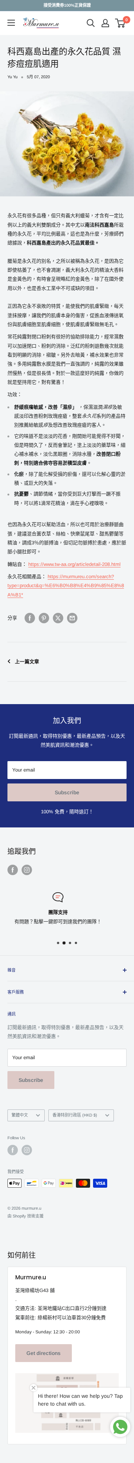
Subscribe (67, 792)
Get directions (43, 1353)
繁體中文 (20, 1115)
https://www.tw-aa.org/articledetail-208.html (74, 564)
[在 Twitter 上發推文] (58, 618)
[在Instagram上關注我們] (27, 870)
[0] (120, 23)
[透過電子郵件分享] (72, 618)
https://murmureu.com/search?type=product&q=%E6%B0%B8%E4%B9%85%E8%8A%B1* (65, 586)
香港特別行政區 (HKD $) (74, 1115)
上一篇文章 (27, 661)
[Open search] (91, 23)
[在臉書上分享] (30, 618)
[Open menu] (11, 23)
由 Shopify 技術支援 (25, 1216)
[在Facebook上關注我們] (12, 870)
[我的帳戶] (105, 23)
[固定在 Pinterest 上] (44, 618)
